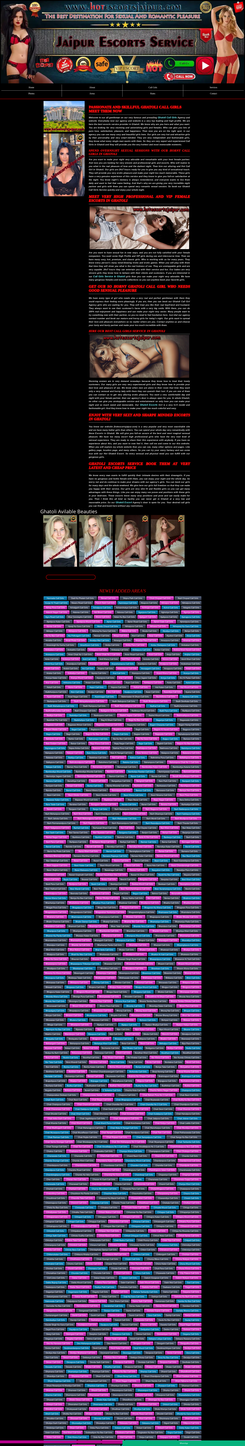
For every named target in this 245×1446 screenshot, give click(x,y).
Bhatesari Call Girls (169, 950)
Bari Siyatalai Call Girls (103, 832)
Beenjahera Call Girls (189, 884)
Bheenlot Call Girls (172, 973)
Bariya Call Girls (169, 832)
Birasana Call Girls (123, 1039)
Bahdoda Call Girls (54, 739)
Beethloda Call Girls (100, 893)
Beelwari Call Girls (166, 884)
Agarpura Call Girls (146, 612)
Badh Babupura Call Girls (123, 701)
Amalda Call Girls (53, 640)
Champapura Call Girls (159, 1151)
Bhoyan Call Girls (191, 1011)
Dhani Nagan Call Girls (126, 1381)
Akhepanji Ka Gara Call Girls (185, 626)
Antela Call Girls (54, 673)
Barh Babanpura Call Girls (126, 809)
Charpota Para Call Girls (133, 1189)
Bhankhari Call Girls (135, 931)
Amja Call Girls (173, 654)
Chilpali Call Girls (192, 1240)
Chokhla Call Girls (55, 1259)
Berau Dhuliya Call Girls (107, 898)
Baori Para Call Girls (189, 795)
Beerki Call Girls (192, 889)
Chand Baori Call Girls (137, 1156)
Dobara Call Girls (122, 1428)
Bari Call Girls (127, 828)
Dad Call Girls (193, 1282)
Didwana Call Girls (150, 1423)
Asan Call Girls (132, 682)
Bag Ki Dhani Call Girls (111, 720)
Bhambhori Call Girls (54, 926)
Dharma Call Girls (53, 1395)
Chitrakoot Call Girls (169, 1250)
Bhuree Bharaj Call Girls (166, 1015)
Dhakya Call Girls (154, 1367)
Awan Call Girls (152, 692)
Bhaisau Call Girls (134, 917)
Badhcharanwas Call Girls (185, 706)
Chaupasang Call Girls (168, 1193)
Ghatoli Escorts (149, 405)
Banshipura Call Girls (189, 786)
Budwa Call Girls (192, 1086)
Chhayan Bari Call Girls (114, 1226)
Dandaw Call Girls (191, 1306)
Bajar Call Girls (145, 743)
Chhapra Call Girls (131, 1217)
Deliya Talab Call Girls (115, 1339)
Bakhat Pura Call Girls (123, 748)
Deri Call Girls (52, 1357)
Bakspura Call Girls (54, 753)
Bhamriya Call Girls (97, 926)
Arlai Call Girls (125, 678)
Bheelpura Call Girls (134, 968)
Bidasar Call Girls (191, 1020)
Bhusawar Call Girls (55, 1020)
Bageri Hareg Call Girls (189, 725)
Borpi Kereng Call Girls (162, 1071)
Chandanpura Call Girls (164, 1161)
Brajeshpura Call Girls (55, 1081)
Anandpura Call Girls (76, 664)
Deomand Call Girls (109, 1353)
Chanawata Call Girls (56, 1156)
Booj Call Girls (52, 1057)
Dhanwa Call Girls (54, 1390)
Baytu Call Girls (70, 879)
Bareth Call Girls (54, 809)
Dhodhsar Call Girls (120, 1409)
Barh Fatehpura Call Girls (188, 814)
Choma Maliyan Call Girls (187, 1259)
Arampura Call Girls (141, 673)
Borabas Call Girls (98, 1062)
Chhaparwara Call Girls (57, 1217)
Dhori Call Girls (145, 1418)
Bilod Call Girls (132, 1034)
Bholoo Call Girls (165, 992)
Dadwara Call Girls (171, 1287)
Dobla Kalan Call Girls (189, 1428)
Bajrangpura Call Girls (55, 748)
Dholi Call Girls (52, 1414)
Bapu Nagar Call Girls (163, 800)
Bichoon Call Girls (148, 1020)
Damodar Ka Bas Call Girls (58, 1306)
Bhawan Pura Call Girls (102, 959)
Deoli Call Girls (99, 1348)
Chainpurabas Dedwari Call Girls (61, 1095)
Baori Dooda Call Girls (106, 795)
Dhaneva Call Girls (80, 1376)
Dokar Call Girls (54, 1437)
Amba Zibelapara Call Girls (163, 645)
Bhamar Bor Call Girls (134, 921)
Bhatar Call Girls (126, 950)
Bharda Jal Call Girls (81, 945)
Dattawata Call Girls (144, 1320)
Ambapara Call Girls (98, 650)
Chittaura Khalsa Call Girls (86, 1254)
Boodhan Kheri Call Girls (146, 1053)
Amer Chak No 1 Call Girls (80, 654)
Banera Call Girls (53, 781)
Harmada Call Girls (55, 598)
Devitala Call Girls (146, 1362)
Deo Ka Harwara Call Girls (58, 1343)
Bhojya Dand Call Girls (117, 992)
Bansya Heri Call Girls (189, 790)
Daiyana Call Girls (191, 1292)
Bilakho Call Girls (52, 1034)
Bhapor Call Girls (146, 940)
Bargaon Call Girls (77, 809)
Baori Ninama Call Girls (161, 795)
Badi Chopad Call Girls (188, 598)
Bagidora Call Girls (122, 729)
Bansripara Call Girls (121, 790)
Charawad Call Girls (78, 1184)
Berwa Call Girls (171, 898)
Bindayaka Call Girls (78, 1039)
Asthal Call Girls (141, 687)
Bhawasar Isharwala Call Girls (139, 964)
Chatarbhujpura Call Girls (162, 1189)
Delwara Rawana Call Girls (188, 1339)
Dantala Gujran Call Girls (158, 1311)
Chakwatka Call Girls (103, 1151)
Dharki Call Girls (191, 1390)
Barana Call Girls (168, 804)
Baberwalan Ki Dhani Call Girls (135, 697)
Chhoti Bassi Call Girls (109, 1236)
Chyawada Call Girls (165, 1273)
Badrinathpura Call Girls (187, 715)
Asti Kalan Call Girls (164, 687)
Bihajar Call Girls (54, 1025)
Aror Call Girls (52, 682)
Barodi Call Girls (94, 847)
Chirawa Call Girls (118, 1245)
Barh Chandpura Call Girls (107, 814)
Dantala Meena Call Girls (187, 1311)
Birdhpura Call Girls (146, 1039)
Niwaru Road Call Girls (81, 603)
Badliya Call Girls (54, 715)
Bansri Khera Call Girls (96, 790)
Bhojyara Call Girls (142, 992)
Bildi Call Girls (115, 1034)
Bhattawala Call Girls (109, 954)
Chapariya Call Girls (168, 1175)
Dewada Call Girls (53, 1367)
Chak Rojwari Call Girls (116, 1137)
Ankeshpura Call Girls (127, 668)
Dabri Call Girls (127, 1282)
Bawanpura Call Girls (55, 875)
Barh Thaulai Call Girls (188, 823)
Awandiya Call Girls (172, 692)
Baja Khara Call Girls (99, 743)
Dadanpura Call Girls (55, 1287)
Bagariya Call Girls (164, 720)
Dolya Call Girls (146, 1437)
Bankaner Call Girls (142, 786)
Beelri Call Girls (98, 884)
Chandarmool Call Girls (189, 1161)
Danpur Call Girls (111, 1311)
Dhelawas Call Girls (148, 1404)
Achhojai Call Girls (150, 607)
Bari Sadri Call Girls (54, 832)
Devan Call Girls (53, 1362)
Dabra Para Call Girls (106, 1282)
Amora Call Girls (170, 659)
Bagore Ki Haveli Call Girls (166, 729)
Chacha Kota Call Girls (135, 1090)
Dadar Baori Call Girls (79, 1287)
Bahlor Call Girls (75, 739)
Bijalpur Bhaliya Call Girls (156, 1025)
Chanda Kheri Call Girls (82, 1161)
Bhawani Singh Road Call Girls (131, 959)
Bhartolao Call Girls (137, 945)
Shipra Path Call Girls (132, 598)
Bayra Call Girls (52, 879)
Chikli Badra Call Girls (123, 1240)
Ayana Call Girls (192, 692)
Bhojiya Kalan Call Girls (120, 987)
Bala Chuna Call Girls (96, 753)
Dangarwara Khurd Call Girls (59, 1311)
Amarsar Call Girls (191, 640)
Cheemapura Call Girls (56, 1203)
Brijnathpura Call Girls (122, 1081)
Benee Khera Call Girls (55, 898)
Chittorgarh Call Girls (165, 1254)
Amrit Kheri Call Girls (190, 659)
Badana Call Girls (190, 697)
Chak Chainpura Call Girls (58, 1104)
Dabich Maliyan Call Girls (187, 1278)
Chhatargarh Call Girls (164, 1221)
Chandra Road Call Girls (79, 1170)
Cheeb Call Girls (191, 1198)
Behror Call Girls (159, 893)
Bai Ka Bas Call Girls (122, 739)
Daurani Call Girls (129, 1325)
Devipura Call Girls (123, 1362)
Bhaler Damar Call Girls (86, 921)
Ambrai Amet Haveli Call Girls (187, 650)
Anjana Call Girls (105, 668)
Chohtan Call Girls (190, 1254)
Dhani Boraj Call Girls (127, 1376)
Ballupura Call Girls (54, 762)
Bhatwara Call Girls (189, 954)
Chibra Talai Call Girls (76, 1240)
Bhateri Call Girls (147, 950)
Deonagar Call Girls (132, 1353)
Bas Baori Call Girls (191, 856)
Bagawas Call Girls (54, 725)
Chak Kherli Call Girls (80, 1123)
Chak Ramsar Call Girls (58, 1137)
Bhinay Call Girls (101, 982)
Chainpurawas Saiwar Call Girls (97, 1095)
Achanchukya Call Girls (126, 607)
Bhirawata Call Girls (167, 982)
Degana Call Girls (191, 1334)
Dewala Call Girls (73, 1367)
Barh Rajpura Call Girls (93, 823)
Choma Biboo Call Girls (157, 1259)
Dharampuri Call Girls (147, 1390)
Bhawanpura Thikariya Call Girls (85, 964)
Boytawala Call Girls (115, 1076)
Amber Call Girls (162, 650)
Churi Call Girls (123, 1273)
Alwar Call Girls (155, 636)
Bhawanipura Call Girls (160, 959)
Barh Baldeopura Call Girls (186, 809)
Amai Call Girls (193, 636)
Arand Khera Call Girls (167, 673)
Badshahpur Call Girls (84, 720)
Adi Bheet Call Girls (102, 612)
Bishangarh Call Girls (55, 1043)
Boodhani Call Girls (170, 1053)
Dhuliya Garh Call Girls (56, 1423)
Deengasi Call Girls (74, 1334)
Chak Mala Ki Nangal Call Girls (124, 1128)
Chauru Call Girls (191, 1193)
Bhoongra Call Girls (77, 1001)
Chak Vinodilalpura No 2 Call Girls (149, 1146)
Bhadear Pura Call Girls (103, 903)
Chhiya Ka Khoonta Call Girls (185, 1231)
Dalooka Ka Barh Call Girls (186, 1296)
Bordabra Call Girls (173, 1062)
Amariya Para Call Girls (145, 640)
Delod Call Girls (137, 1339)
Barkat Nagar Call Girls (56, 837)
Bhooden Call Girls (133, 996)
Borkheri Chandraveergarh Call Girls (107, 1071)
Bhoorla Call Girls (134, 1006)
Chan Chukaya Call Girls (187, 1151)
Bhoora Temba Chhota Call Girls (185, 1001)
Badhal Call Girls (157, 706)
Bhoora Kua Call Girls (125, 1001)
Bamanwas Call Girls (102, 767)
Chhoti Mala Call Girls (163, 1236)
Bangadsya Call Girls (121, 781)
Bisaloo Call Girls (168, 1039)
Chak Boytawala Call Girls (156, 1100)
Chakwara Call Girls (78, 1151)
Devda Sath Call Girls (99, 1362)
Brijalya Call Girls (77, 1081)
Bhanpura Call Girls (112, 936)
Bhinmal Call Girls (145, 982)
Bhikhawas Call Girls (152, 978)
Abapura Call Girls (149, 603)
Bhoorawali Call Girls (56, 1006)
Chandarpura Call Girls (57, 1165)
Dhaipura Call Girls (133, 1367)
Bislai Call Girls (128, 1043)
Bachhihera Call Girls (165, 697)
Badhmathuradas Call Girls (58, 711)
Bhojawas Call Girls (75, 987)
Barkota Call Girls (125, 837)
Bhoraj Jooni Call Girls (146, 1011)
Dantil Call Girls (79, 1315)
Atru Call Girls (114, 692)
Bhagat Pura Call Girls (56, 907)
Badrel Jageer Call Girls (130, 715)
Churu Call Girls (143, 1273)
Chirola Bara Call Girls (75, 1250)
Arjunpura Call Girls (105, 678)
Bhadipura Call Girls (150, 903)
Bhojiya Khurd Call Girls (146, 987)
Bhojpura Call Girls (191, 987)
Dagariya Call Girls (54, 1292)
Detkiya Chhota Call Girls (141, 1357)
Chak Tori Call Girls (81, 1146)
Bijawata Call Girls (84, 1029)
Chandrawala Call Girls (189, 1170)
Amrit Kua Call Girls (54, 664)
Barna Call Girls (169, 842)
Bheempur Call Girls (106, 973)
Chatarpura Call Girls (189, 1189)
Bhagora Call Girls (130, 907)
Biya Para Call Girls (190, 1043)
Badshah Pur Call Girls (57, 720)
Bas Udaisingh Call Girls (57, 861)
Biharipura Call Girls (80, 1025)
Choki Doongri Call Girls (107, 1259)
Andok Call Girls (70, 668)
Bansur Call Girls (143, 790)
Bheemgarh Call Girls (83, 973)
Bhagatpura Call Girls (81, 907)
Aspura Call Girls (118, 687)
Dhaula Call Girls (144, 1395)
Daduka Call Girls (150, 1287)
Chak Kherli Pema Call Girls (108, 1123)
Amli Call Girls (89, 659)
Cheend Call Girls (79, 1203)
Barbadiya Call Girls (190, 804)
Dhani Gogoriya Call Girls (59, 1381)
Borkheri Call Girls (77, 1071)
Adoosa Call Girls (125, 612)
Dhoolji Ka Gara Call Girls (188, 1414)
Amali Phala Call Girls (75, 640)
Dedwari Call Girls (191, 1329)
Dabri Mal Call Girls (173, 1282)
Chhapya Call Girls (96, 1221)
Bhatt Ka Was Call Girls (81, 954)
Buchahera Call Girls (190, 1081)
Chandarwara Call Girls (85, 1165)
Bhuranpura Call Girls (141, 1015)
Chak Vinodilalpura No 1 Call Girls (112, 1146)
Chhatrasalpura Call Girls (85, 1226)
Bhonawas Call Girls (189, 992)
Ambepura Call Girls (141, 650)
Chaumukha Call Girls (141, 1193)
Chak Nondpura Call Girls (137, 1132)
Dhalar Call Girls (173, 1367)
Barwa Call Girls (166, 851)
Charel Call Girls (166, 1184)
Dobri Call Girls (52, 1432)
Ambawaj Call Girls (119, 650)
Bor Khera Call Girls (160, 1057)
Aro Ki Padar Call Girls (190, 678)
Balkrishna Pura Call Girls (162, 757)
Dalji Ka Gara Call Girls (134, 1296)
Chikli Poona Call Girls (148, 1240)
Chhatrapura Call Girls (57, 1226)
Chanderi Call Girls (139, 1165)
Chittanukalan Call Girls (57, 1254)
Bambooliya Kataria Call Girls (186, 767)
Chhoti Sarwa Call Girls (188, 1236)
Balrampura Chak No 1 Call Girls (184, 762)
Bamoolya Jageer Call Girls (58, 776)
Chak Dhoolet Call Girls (55, 1114)
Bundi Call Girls (92, 1090)
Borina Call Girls (71, 1067)
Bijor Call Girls (123, 1029)
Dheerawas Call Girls (102, 1404)
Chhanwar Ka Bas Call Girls (138, 1212)
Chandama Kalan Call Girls (109, 1161)
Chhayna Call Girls (165, 1226)
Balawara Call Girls (191, 753)
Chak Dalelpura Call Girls (86, 1109)
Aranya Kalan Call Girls (56, 678)
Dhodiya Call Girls (142, 1409)
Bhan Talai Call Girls (120, 926)
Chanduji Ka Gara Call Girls (116, 1175)
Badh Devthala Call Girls (187, 701)
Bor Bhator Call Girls (113, 1057)
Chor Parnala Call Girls (141, 1264)
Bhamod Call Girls (76, 926)
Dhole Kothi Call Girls (190, 1409)
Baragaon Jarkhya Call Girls (103, 804)
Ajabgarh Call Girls (147, 617)
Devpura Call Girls (168, 1362)
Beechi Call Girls (127, 879)
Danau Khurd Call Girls (166, 1306)
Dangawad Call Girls (88, 1311)
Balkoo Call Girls (137, 757)
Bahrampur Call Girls (98, 739)
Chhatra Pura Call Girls (189, 1221)
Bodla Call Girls (193, 1048)
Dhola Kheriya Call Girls (165, 1409)
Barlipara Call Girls (77, 842)
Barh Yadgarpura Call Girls (57, 828)
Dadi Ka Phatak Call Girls (82, 598)
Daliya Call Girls (109, 1296)
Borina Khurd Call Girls (120, 1067)
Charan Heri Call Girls (76, 1179)
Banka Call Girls (94, 786)
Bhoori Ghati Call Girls (82, 1006)
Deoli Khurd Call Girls (143, 1348)
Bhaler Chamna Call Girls (57, 921)
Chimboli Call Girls (77, 1245)
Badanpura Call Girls (56, 701)
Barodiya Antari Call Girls (140, 847)
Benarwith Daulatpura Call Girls (185, 893)
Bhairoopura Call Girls (81, 917)
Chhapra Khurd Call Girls (187, 1217)
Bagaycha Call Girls (136, 725)
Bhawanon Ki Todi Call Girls (187, 959)
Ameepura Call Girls (55, 654)
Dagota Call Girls (100, 1292)
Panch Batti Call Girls (105, 603)
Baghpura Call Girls (99, 729)
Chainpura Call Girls (191, 1090)
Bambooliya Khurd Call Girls (58, 772)
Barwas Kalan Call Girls (141, 856)
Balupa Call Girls (53, 767)
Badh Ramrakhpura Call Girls (128, 706)
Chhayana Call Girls (140, 1226)
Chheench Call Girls (189, 1226)
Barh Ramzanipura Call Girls (125, 823)
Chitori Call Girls (148, 1250)
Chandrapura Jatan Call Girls (162, 1170)
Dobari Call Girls (144, 1428)
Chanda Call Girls (190, 1156)
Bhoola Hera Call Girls (189, 996)
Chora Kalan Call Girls (165, 1264)
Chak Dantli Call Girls (112, 1109)
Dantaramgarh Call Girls (56, 1315)
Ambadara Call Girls (54, 650)
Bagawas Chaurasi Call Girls (109, 725)
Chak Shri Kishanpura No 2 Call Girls (128, 1142)
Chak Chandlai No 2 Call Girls (153, 1104)
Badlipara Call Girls (190, 711)
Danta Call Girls (133, 1311)
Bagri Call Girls (73, 734)
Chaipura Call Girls (127, 1095)
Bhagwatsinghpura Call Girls (141, 912)
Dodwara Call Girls (125, 1432)
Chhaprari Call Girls (54, 1221)
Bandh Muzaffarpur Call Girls (186, 776)
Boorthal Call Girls (91, 1057)
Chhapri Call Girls (76, 1221)
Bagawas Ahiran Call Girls (79, 725)
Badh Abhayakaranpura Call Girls (89, 701)
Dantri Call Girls (136, 1315)
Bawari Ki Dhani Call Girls (142, 875)
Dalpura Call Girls (98, 1301)
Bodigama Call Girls (154, 1048)
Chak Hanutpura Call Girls (188, 1114)
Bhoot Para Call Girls (188, 1006)
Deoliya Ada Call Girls (55, 1353)
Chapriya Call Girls (190, 1175)
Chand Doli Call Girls (164, 1156)
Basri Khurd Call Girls (109, 865)
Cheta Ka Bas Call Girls (57, 1207)
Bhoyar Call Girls (53, 1015)
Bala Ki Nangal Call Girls (121, 753)
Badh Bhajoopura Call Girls (155, 701)
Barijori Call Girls (149, 832)
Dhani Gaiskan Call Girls (187, 1376)
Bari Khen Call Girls (169, 828)
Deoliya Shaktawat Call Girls (82, 1353)
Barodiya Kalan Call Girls (168, 847)
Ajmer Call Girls (114, 622)
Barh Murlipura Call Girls (186, 818)
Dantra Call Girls (116, 1315)
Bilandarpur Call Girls (74, 1034)
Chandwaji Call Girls (144, 1175)
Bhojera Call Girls (96, 987)
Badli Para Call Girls (168, 711)
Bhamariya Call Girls (159, 921)
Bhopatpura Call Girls (78, 1011)
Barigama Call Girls (127, 832)
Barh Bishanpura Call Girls (57, 814)
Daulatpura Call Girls (87, 1325)
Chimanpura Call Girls (55, 1245)
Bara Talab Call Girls (55, 804)
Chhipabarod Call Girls (81, 1231)
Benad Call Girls (108, 598)
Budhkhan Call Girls (170, 1086)
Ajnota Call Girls (54, 626)
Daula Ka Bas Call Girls (169, 1320)
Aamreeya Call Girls (128, 603)
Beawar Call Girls (89, 879)
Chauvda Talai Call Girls (82, 1198)
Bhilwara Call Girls (174, 978)
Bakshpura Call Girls (190, 748)
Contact (213, 93)
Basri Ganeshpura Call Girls (186, 861)
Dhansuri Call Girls (190, 1386)
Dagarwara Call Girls (77, 1292)
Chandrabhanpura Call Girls (107, 1170)
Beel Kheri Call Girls (191, 879)
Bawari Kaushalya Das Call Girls (111, 875)
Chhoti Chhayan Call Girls (135, 1236)
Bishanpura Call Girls (79, 1043)
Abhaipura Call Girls (191, 603)
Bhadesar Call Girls (127, 903)
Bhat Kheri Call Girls (55, 950)
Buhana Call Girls (72, 1090)
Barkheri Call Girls (103, 837)
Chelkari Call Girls (191, 1203)
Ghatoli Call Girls (167, 117)
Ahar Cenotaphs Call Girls (79, 617)
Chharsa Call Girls (141, 1221)
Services (213, 87)
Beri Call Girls (153, 898)
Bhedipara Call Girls (56, 968)
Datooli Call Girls (122, 1320)
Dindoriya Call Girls (55, 1428)
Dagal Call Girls (192, 1287)
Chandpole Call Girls (189, 1165)
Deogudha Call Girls (189, 1343)
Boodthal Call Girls (191, 1053)
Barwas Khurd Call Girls (167, 856)
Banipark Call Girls (190, 781)
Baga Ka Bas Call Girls (139, 720)
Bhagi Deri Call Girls (107, 907)
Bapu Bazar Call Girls (137, 800)
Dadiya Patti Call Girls (104, 1287)
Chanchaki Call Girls (109, 1156)
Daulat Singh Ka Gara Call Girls (59, 1325)
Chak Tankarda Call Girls (189, 1142)
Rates (152, 93)
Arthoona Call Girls (71, 682)
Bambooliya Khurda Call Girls (89, 772)
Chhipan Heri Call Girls (108, 1231)
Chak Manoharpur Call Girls (157, 1128)
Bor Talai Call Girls (53, 1062)
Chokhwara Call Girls (79, 1259)
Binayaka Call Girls (54, 1039)
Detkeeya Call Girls (91, 1357)
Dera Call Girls (192, 1353)
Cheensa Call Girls (99, 1203)
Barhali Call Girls (81, 828)
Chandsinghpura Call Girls (58, 1175)
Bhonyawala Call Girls (109, 996)
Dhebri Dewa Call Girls (79, 1400)
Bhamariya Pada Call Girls (187, 921)
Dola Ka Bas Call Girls (103, 1437)
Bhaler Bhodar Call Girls (187, 917)
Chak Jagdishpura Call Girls (92, 1118)
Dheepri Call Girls (54, 1404)
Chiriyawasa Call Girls (168, 1245)
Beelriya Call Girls (118, 884)
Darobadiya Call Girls (55, 1320)
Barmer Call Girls (148, 842)
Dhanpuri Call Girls (166, 1386)
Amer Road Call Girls (134, 654)
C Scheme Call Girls (112, 1090)
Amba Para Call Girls (135, 645)
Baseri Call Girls (101, 861)
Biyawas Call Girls (53, 1048)
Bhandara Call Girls (167, 926)
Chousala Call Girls (140, 1268)
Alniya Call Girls (121, 636)
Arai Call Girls (119, 673)
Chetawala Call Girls (84, 1207)
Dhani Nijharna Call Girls (186, 1381)
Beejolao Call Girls (169, 879)
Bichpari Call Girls (169, 1020)
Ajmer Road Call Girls (137, 622)
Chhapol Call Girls (83, 1217)
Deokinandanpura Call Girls (76, 1348)
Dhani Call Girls (103, 1376)
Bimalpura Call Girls (191, 1034)
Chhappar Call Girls (107, 1217)
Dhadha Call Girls (112, 1367)
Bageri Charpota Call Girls (161, 725)
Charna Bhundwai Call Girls (104, 1189)
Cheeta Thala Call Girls (123, 1203)
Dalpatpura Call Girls (76, 1301)
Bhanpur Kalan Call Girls (87, 936)
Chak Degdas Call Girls (137, 1109)
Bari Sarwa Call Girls (78, 832)
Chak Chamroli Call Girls (88, 1104)
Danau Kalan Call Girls (139, 1306)
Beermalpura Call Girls (56, 893)
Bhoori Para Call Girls (109, 1006)
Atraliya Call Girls (95, 692)
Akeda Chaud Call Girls (107, 626)
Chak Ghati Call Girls (80, 1114)
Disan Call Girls (77, 1428)
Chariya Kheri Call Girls (189, 1184)
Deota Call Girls (174, 1353)
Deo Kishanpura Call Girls (88, 1343)
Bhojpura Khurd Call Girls (88, 992)
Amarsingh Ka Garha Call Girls (60, 645)
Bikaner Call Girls (191, 1029)
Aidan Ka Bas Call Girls (124, 617)
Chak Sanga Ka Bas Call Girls (184, 1137)
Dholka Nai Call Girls (72, 1414)
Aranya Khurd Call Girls (81, 678)
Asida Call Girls (173, 682)
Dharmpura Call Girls (75, 1395)
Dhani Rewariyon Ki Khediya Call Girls (64, 1386)
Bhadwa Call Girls (191, 903)
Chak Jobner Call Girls (187, 1118)
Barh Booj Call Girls (82, 814)
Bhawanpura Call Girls (56, 964)
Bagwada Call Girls (163, 734)
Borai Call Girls (117, 1062)
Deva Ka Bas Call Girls (168, 1357)
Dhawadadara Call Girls (189, 1395)
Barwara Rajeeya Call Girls (115, 856)
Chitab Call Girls (128, 1250)
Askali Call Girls (54, 687)
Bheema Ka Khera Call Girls (57, 973)
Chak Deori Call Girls (163, 1109)
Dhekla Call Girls (125, 1404)
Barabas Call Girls (77, 804)
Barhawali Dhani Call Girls (104, 828)
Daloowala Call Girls (54, 1301)
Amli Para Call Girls (130, 659)
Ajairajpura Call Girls (190, 617)
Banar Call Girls (138, 776)
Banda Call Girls (159, 776)
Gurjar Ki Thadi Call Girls (56, 603)
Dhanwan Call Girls (76, 1390)
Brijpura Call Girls (145, 1081)
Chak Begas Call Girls (101, 1100)
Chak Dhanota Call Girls (188, 1109)
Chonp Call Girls (94, 1264)
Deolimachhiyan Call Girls (168, 1348)
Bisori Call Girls (147, 1043)
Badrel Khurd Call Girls (159, 715)
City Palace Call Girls (189, 1273)
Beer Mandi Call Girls (79, 889)
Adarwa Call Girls (80, 612)
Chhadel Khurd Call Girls (165, 1207)
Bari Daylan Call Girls (146, 828)
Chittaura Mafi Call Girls (115, 1254)
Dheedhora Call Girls (132, 1400)
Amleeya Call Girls (70, 659)
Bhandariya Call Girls (190, 926)
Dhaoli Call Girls (98, 1390)
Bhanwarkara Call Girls (55, 940)
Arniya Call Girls (168, 678)
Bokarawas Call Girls (81, 1053)
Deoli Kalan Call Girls (120, 1348)
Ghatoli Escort (124, 502)
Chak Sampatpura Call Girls (148, 1137)
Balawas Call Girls (54, 757)
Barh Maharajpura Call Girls (90, 818)
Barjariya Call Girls (190, 832)
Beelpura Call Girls (77, 884)
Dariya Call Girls (192, 1315)
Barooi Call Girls (113, 851)
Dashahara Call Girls (100, 1320)
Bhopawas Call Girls (103, 1011)
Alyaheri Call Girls (174, 636)
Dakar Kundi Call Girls (85, 1296)
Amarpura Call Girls (170, 640)
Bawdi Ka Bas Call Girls (168, 875)
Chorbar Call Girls (54, 1268)
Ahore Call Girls (103, 617)
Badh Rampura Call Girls (94, 706)
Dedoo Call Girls (171, 1329)
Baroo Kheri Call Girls (88, 851)
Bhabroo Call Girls (191, 898)
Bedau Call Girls (109, 879)
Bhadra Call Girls (171, 903)
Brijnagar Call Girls (99, 1081)
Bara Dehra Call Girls (189, 800)
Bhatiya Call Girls (191, 950)
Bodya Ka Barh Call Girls (56, 1053)
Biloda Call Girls (150, 1034)
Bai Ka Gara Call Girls (147, 739)
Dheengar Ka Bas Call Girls (160, 1400)
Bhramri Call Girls (74, 1015)
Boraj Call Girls (135, 1062)
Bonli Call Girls (123, 1053)
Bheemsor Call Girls (151, 973)
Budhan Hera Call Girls (120, 1086)
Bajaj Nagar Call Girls (123, 743)
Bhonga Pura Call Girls (83, 996)
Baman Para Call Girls (77, 767)
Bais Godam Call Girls (56, 743)
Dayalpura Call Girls (78, 1329)
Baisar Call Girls (78, 743)
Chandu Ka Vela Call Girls (87, 1175)
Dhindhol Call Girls (53, 1409)
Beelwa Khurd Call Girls (142, 884)
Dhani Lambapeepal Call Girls (93, 1381)
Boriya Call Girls (143, 1067)
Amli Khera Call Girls (108, 659)
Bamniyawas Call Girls (169, 772)
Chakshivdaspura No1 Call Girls (184, 1146)
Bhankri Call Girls (160, 931)
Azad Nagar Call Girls (77, 697)
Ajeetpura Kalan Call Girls (58, 622)
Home (31, 87)
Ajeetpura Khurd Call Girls (88, 622)
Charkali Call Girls (54, 1189)
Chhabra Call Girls (109, 1207)
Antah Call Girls (193, 668)
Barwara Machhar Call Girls (86, 856)
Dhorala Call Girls (102, 1418)
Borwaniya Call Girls (75, 1076)
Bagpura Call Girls (191, 729)
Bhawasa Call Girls (112, 964)
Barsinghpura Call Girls (139, 851)
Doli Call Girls (126, 1437)
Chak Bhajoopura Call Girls (128, 1100)
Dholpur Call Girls (94, 1414)
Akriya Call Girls (192, 631)
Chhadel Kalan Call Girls (135, 1207)
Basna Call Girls (121, 861)
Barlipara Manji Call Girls (103, 842)
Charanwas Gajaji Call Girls (186, 1179)
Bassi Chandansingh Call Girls (184, 865)
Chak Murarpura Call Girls (56, 1132)
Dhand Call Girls (168, 1371)
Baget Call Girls (78, 729)
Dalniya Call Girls (159, 1296)
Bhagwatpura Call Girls (81, 912)
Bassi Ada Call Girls (155, 865)
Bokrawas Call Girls (104, 1053)
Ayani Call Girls (54, 697)
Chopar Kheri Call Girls (116, 1264)
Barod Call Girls (53, 847)
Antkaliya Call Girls (76, 673)
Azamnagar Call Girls (104, 697)
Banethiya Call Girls (76, 781)
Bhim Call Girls (193, 978)
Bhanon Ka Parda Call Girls (58, 936)
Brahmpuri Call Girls (191, 1076)
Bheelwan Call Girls (160, 968)
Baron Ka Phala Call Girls (58, 851)
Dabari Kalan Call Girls (104, 1278)
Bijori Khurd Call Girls (168, 1029)
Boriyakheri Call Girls (189, 1067)
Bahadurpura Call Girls (188, 734)
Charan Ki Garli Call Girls (104, 1179)
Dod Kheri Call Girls (72, 1432)
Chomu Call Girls (75, 1264)
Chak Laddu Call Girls (189, 1123)
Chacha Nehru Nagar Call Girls (164, 1090)
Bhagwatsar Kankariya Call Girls (110, 912)
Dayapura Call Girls (100, 1329)
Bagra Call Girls (53, 734)
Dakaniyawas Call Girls (57, 1296)
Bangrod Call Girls (144, 781)
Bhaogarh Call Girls (103, 940)
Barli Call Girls (192, 837)
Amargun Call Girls (122, 640)
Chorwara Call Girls (96, 1268)
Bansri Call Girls (73, 790)
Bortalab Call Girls (53, 1076)
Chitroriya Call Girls (190, 1250)
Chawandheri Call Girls (141, 1198)
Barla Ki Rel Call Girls (148, 837)
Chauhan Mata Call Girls (115, 1193)
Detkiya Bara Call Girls (115, 1357)
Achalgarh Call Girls (79, 607)
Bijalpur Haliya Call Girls (187, 1025)
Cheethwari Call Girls (148, 1203)
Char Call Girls (53, 1179)
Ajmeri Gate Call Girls (163, 622)
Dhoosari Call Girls (78, 1418)
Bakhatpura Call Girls (146, 748)
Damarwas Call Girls (164, 1301)
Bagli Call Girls (142, 729)
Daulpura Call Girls (109, 1325)
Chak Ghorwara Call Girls (105, 1114)
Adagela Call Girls (191, 607)
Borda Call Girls (153, 1062)
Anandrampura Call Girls (123, 664)
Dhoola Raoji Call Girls (142, 1414)
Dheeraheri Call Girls (77, 1404)
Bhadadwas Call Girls (78, 903)
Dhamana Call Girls (54, 1371)
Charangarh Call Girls (131, 1179)
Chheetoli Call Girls (55, 1231)
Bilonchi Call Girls (170, 1034)
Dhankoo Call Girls (95, 1386)
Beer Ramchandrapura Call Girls (135, 889)
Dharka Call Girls (170, 1390)
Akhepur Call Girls (54, 631)
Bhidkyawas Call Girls (105, 978)
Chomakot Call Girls (54, 1264)
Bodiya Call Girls (174, 1048)
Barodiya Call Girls (115, 847)
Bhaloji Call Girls (110, 921)
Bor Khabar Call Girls (136, 1057)
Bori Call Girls (52, 1067)
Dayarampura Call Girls (125, 1329)
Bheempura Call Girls (128, 973)
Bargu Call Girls (100, 809)
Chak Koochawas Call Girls (138, 1123)
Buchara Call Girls (54, 1086)
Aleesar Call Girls (101, 636)
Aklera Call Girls (129, 631)
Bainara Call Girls (191, 739)
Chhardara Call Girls (119, 1221)
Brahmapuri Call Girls (168, 1076)
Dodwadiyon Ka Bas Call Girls (98, 1432)
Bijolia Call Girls (104, 1029)
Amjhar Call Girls (191, 654)
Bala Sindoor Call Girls (147, 753)
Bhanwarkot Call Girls (80, 940)
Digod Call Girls (171, 1423)
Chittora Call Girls (141, 1254)
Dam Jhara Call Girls (119, 1301)
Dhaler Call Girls (192, 1367)
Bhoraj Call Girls (124, 1011)
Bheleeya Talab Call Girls (79, 978)
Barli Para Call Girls (55, 842)
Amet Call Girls (155, 654)
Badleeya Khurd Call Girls (143, 711)
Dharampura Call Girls (122, 1390)
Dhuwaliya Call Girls (105, 1423)
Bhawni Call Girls (165, 964)
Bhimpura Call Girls (79, 982)
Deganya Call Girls (53, 1339)
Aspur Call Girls (97, 687)
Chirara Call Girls (97, 1245)
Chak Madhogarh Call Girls (59, 1128)
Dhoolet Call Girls (164, 1414)
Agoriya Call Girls (191, 612)
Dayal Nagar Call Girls (190, 1325)
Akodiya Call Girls (171, 631)
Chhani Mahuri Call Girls (110, 1212)
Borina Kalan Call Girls (94, 1067)
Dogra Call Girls (174, 1432)
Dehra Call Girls (94, 1339)
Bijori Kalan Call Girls (144, 1029)
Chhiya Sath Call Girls (56, 1236)
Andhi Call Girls (52, 668)
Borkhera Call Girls (54, 1071)
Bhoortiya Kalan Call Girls (160, 1006)
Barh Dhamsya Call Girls (161, 814)
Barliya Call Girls (127, 842)
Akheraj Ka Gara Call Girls (104, 631)
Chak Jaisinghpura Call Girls (126, 1118)
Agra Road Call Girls (54, 617)
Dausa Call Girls (149, 1325)
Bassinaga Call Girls (114, 870)
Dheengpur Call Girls (189, 1400)
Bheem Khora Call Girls (187, 968)
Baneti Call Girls (98, 781)
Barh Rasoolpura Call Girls (158, 823)
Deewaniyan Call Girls (167, 1334)
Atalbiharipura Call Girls (55, 692)
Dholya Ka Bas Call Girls (117, 1414)
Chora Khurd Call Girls (190, 1264)
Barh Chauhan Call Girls (135, 814)
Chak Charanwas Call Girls (58, 1109)
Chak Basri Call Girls (77, 1100)
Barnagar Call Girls (190, 842)
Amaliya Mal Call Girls (99, 640)
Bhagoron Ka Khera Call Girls (157, 907)
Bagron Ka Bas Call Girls (97, 734)
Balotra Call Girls (130, 762)
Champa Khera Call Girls (131, 1151)
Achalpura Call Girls (102, 607)
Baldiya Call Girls (75, 757)
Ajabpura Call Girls (168, 617)
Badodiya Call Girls (77, 715)
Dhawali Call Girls (54, 1400)
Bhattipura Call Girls (135, 954)
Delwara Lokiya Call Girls (160, 1339)
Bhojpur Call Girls (170, 987)
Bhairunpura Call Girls (109, 917)
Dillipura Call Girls (191, 1423)
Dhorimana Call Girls (168, 1418)
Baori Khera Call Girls (133, 795)
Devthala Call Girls (190, 1362)
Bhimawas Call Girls (55, 982)
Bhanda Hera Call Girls (144, 926)
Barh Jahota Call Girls (58, 818)
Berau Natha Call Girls (133, 898)
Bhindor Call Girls (122, 982)
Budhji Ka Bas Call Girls (146, 1086)
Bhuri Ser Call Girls (190, 1015)
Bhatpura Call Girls (55, 954)
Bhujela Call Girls (118, 1015)
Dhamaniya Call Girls (77, 1371)
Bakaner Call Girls (101, 748)
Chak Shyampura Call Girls (161, 1142)
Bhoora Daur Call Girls (101, 1001)
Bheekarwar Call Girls (82, 968)
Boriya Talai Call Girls (165, 1067)
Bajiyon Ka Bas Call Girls (188, 743)
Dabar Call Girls (79, 1278)
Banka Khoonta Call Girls (118, 786)
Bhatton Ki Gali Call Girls (162, 954)
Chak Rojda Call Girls (87, 1137)
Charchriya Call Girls (101, 1184)
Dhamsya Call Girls (100, 1371)
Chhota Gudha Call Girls (82, 1236)
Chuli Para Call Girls (164, 1268)
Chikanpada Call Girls (100, 1240)
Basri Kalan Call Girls (83, 865)
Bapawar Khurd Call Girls (86, 800)
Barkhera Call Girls (80, 837)
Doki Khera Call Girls (77, 1437)
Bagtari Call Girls (141, 734)
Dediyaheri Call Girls (150, 1329)
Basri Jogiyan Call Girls (57, 865)
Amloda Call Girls (151, 659)
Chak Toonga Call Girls (56, 1146)
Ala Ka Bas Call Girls (54, 636)
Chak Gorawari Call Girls (133, 1114)
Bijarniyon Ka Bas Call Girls (58, 1029)
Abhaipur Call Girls (169, 603)
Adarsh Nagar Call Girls (56, 612)
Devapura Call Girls (75, 1362)
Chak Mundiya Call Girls (187, 1128)
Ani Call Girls (88, 668)
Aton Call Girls (77, 692)
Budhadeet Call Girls (95, 1086)
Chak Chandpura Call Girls (186, 1104)
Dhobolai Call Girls (99, 1409)
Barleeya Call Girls (172, 837)
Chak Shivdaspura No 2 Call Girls (92, 1142)
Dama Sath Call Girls (142, 1301)
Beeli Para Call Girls (55, 884)
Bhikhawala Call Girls (128, 978)
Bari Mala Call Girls (191, 828)
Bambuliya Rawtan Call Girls (141, 772)
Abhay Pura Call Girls (55, 607)
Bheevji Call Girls (192, 973)
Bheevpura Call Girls (54, 978)
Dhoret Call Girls (124, 1418)
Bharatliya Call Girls (191, 940)
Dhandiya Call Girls (55, 1376)
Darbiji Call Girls (173, 1315)
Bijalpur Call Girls (129, 1025)
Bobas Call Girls (91, 1048)
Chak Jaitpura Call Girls (158, 1118)
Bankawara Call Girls (166, 786)
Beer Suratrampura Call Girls (168, 889)
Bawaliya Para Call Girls (187, 870)
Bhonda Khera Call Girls (56, 996)
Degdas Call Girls (74, 1339)
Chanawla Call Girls (83, 1156)
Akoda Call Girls (149, 631)
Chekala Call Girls (170, 1203)
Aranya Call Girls (190, 673)
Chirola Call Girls (53, 1250)
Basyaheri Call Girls (161, 870)
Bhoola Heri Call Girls (55, 1001)
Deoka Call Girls (52, 1348)
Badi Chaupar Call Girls (85, 711)
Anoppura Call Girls (172, 668)
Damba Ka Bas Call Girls (189, 1301)
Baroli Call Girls (192, 847)
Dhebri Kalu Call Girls (106, 1400)
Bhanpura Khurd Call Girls (138, 936)
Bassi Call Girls (133, 865)
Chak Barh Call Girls (55, 1100)
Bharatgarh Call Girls (168, 940)
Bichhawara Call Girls (124, 1020)
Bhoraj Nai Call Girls (170, 1011)
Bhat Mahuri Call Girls (79, 950)
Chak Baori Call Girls (189, 1095)
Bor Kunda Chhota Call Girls (186, 1057)
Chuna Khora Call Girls (189, 1268)
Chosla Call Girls (118, 1268)
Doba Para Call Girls (99, 1428)
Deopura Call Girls (154, 1353)
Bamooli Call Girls (191, 772)
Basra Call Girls (141, 861)
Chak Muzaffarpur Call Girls (85, 1132)
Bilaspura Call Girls (96, 1034)
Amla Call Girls (51, 659)
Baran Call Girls (148, 804)
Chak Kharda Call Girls (56, 1123)
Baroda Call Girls (73, 847)
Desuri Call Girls (70, 1357)
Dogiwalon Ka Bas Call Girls (150, 1432)
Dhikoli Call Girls (170, 1404)
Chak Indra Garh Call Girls (59, 1118)
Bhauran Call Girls (79, 959)
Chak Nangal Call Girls (111, 1132)
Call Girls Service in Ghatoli (109, 276)
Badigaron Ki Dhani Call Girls (114, 711)
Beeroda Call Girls (78, 893)
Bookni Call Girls (70, 1057)
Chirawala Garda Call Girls (142, 1245)
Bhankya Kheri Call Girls (187, 931)
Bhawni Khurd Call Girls (188, 964)
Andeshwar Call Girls (190, 664)
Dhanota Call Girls (143, 1386)
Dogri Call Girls (193, 1432)
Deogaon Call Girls (141, 1343)
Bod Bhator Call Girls (132, 1048)
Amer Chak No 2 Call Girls (108, 654)
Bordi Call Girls (193, 1062)
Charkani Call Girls (77, 1189)
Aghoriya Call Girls (169, 612)
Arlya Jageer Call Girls (146, 678)
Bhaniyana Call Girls (82, 931)
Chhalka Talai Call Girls (82, 1212)
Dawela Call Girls (168, 1325)
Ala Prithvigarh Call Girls (79, 636)
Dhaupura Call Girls (165, 1395)
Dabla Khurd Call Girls (81, 1282)
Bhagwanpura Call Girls (55, 912)
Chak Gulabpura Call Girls (160, 1114)
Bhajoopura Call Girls (159, 917)
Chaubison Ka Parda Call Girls (84, 1193)
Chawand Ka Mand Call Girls (112, 1198)
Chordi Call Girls (75, 1268)
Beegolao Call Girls (148, 879)
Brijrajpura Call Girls (167, 1081)
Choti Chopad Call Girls (160, 598)
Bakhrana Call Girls (168, 748)
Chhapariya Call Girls (189, 1212)
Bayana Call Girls (191, 875)
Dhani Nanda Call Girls (156, 1381)
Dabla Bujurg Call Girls (56, 1282)
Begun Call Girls (140, 893)
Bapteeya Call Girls (112, 800)
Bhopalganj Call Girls (55, 1011)
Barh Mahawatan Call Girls (124, 818)
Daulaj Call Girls (192, 1320)
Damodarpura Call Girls (87, 1306)
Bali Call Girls (118, 757)
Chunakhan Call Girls (55, 1273)
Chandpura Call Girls (54, 1170)
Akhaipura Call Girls (134, 626)
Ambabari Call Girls (190, 645)
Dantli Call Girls (97, 1315)
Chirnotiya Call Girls (191, 1245)
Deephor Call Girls (97, 1334)
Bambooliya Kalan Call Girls (154, 767)
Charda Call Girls (122, 1184)
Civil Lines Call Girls (56, 1278)
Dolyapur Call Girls (168, 1437)
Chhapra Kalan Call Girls (158, 1217)
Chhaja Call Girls (190, 1207)
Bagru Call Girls (121, 734)
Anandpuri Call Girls (98, 664)
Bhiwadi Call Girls (53, 987)
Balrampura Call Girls (153, 762)
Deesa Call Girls (143, 1334)
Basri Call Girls (161, 861)
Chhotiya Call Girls (53, 1240)
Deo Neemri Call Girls (116, 1343)
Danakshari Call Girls (113, 1306)
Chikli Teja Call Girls (171, 1240)
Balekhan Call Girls (97, 757)
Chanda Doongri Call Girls (56, 1161)
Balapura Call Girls (169, 753)
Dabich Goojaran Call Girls (156, 1278)
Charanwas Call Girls (157, 1179)
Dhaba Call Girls (92, 1367)
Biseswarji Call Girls (190, 1039)
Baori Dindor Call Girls (78, 795)
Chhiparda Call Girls (135, 1231)
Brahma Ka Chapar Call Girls (142, 1076)
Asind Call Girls (192, 682)
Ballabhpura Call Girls (189, 757)
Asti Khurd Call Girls (189, 687)
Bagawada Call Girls (189, 720)
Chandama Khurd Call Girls (138, 1161)
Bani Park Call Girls (167, 781)
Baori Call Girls (53, 795)
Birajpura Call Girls (100, 1039)
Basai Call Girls (80, 861)
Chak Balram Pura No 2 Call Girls (158, 1095)
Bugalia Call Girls (53, 1090)
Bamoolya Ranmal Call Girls (90, 776)
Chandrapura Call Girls (134, 1170)
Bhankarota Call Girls (109, 931)
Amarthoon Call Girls (89, 645)
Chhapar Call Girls (165, 1212)
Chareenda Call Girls (144, 1184)
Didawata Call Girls (128, 1423)
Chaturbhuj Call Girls (55, 1193)
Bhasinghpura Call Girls (187, 945)
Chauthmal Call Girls (55, 1198)
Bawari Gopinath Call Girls (81, 875)
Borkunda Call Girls (138, 1071)
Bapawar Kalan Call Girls (57, 800)
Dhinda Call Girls (191, 1404)
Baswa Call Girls (137, 870)
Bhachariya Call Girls (55, 903)
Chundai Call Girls (79, 1273)
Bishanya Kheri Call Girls (105, 1043)
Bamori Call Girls (116, 776)
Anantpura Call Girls (147, 664)
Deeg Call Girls (53, 1334)
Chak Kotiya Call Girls (165, 1123)
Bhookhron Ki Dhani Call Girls (160, 996)
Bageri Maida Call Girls (56, 729)
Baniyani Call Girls (54, 786)
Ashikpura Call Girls (153, 682)
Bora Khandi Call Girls (76, 1062)
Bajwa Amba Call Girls (79, 748)
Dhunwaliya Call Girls (81, 1423)
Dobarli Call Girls (165, 1428)
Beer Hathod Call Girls (56, 889)
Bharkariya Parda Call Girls (109, 945)
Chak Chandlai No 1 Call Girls (119, 1104)
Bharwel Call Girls (162, 945)
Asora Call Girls (75, 687)
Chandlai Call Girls (163, 1165)
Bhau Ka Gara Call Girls (56, 959)
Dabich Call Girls (129, 1278)
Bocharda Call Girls (110, 1048)
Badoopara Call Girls (103, 715)
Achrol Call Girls (171, 607)
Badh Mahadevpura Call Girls (61, 706)
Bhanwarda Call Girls (165, 936)
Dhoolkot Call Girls (55, 1418)
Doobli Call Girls (191, 1437)
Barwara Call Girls (189, 851)
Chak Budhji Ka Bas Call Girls (186, 1100)
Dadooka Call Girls (128, 1287)
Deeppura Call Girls (121, 1334)
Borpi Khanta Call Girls (189, 1071)
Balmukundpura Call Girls (81, 762)
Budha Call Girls (74, 1086)
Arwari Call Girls (92, 682)
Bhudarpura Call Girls (96, 1015)
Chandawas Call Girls (113, 1165)
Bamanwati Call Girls (126, 767)
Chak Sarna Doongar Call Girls (59, 1142)
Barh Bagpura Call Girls (156, 809)
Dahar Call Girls (120, 1292)
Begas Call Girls (121, 893)
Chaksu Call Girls (54, 1151)
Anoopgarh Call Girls (150, 668)
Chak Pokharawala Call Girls (187, 1132)
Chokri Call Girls (132, 1259)
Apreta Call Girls (98, 673)
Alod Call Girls (138, 636)
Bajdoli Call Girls (164, 743)
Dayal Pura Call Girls (55, 1329)
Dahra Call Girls (170, 1292)
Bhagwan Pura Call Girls (188, 907)
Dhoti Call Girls (191, 1418)
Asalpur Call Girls (113, 682)
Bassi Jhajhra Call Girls (57, 870)
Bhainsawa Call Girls (167, 912)
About (92, 87)
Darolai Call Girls (77, 1320)
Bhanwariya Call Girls (189, 936)
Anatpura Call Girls (168, 664)
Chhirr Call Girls (158, 1231)
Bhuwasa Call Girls (99, 1020)
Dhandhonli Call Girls (190, 1371)
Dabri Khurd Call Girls (149, 1282)
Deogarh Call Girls (165, 1343)
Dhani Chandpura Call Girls (156, 1376)
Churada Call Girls (102, 1273)
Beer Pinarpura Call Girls (105, 889)
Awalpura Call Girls (132, 692)
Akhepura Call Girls (77, 631)
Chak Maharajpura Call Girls (90, 1128)
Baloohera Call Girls (108, 762)
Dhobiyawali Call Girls (76, 1409)
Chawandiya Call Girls (168, 1198)
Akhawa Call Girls (158, 626)
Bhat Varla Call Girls (104, 950)
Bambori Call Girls (115, 772)
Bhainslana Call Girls (190, 912)
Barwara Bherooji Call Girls (57, 856)
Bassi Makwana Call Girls (86, 870)
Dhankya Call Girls (119, 1386)
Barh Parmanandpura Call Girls (61, 823)
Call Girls (152, 87)
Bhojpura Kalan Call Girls (58, 992)
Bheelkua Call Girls (109, 968)
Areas (92, 93)
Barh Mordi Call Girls (155, 818)
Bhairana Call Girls (55, 917)
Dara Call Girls (154, 1315)
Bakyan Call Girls (74, 753)
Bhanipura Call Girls (56, 931)
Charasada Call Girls (55, 1184)
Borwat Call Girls (95, 1076)
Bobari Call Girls (72, 1048)
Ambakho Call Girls (76, 650)
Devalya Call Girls (191, 1357)
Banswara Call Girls (165, 790)
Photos (31, 93)
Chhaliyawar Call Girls (56, 1212)
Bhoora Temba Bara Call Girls (153, 1001)
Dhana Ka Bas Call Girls (124, 1371)
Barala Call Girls (129, 804)
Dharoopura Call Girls (122, 1395)
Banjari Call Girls (74, 786)
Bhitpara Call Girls (191, 982)
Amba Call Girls (112, 645)
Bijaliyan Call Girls (105, 1025)
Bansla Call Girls (53, 790)
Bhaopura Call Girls (125, 940)
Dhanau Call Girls (148, 1371)
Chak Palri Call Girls (161, 1132)
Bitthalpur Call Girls (168, 1043)
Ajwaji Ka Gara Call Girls (79, 626)
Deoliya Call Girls (192, 1348)
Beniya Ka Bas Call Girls (81, 898)
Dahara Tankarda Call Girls (145, 1292)
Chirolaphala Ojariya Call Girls (103, 1250)
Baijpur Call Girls (170, 739)
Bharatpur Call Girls (55, 945)
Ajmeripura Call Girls (189, 622)
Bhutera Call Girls (77, 1020)
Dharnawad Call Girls (98, 1395)
